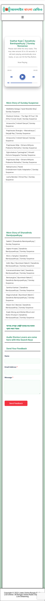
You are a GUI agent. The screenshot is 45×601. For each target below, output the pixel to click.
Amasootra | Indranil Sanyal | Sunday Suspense (20, 124)
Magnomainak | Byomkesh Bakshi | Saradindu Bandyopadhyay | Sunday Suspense (20, 297)
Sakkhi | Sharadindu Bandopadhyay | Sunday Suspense (20, 242)
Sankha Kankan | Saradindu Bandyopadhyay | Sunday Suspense (20, 289)
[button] (22, 17)
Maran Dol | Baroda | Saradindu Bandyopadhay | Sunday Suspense (19, 306)
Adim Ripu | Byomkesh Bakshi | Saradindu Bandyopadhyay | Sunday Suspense (22, 264)
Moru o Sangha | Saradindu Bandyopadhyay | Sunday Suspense (20, 257)
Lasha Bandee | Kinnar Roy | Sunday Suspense (20, 178)
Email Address (11, 367)
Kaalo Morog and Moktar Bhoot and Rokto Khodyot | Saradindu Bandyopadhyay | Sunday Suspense (20, 315)
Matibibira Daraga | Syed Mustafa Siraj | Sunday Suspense (21, 110)
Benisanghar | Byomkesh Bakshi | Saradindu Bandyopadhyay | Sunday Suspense (20, 280)
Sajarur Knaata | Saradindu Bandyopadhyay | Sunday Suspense (20, 250)
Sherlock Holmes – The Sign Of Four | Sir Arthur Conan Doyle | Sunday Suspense (22, 117)
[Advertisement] (22, 207)
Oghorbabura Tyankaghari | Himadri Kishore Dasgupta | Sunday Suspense (20, 153)
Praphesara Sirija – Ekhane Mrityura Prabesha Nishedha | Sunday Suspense (21, 146)
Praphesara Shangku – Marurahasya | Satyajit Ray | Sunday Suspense (20, 132)
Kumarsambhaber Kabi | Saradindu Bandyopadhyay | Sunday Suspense (20, 271)
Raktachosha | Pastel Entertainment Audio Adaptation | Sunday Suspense (22, 169)
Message (9, 377)
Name (7, 356)
